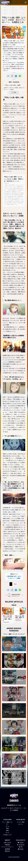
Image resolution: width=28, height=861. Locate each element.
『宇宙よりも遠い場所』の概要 (12, 85)
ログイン (20, 824)
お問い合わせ (7, 842)
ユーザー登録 (20, 822)
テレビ (7, 832)
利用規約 (7, 845)
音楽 (7, 828)
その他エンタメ (7, 835)
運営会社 (7, 851)
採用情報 (7, 849)
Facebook (21, 845)
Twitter (21, 842)
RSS (21, 847)
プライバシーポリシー (7, 847)
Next (15, 584)
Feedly (21, 849)
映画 (7, 830)
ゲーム (7, 826)
